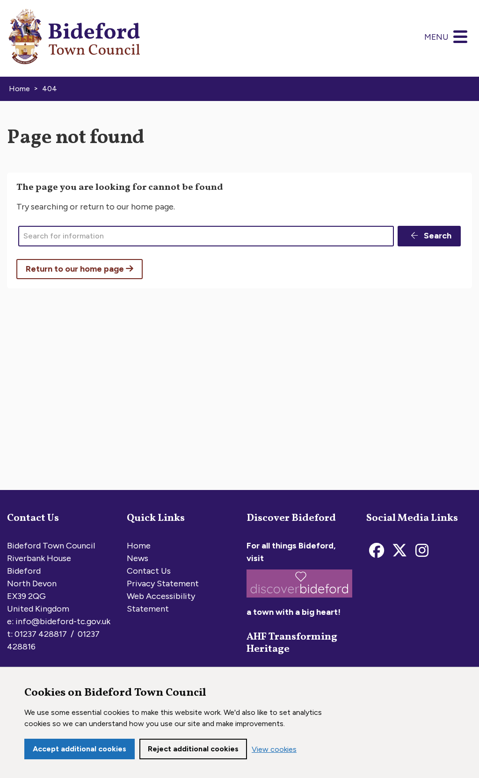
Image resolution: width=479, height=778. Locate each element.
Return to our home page (76, 269)
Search (436, 236)
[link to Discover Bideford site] (299, 599)
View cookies (274, 749)
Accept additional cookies (79, 748)
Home (139, 545)
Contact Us (149, 571)
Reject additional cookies (193, 748)
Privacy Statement (163, 583)
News (137, 558)
